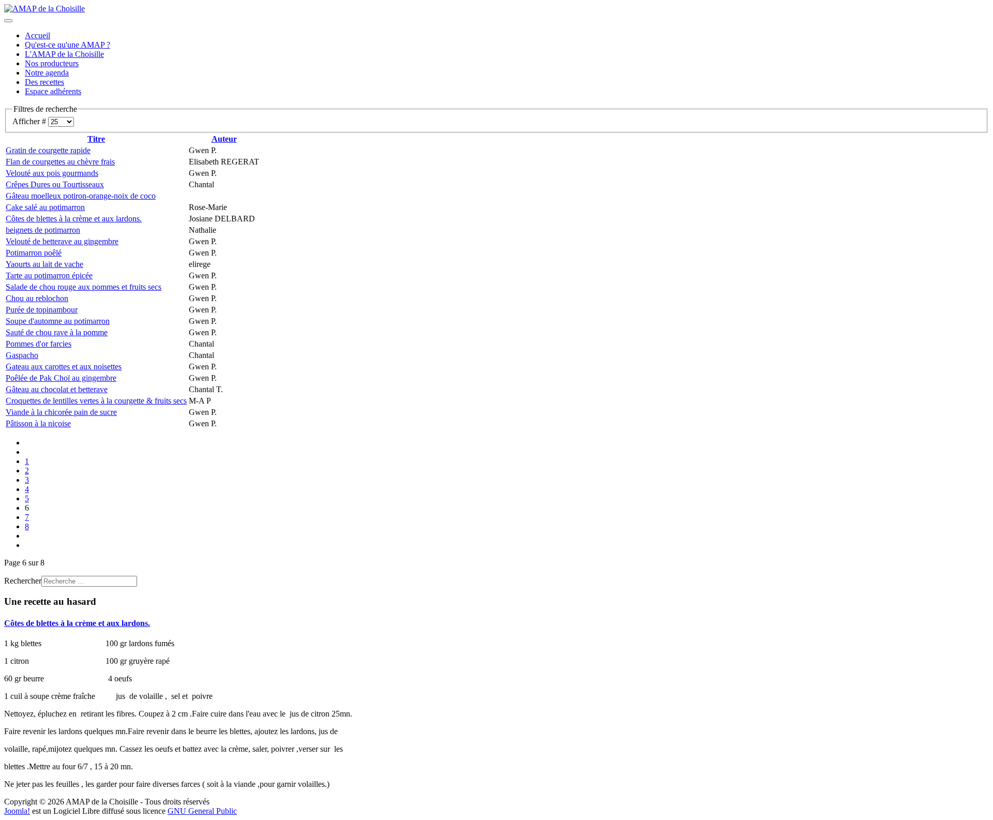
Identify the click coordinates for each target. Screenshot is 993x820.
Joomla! (17, 811)
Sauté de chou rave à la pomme (57, 332)
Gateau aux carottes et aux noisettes (64, 366)
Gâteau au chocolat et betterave (57, 389)
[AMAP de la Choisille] (44, 8)
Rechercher (22, 580)
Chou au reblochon (37, 298)
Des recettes (44, 82)
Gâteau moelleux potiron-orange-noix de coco (81, 195)
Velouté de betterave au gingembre (62, 241)
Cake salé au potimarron (45, 207)
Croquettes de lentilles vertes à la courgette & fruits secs (96, 400)
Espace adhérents (53, 91)
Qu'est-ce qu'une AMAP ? (67, 44)
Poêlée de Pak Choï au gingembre (61, 378)
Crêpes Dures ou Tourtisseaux (55, 184)
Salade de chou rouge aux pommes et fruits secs (83, 286)
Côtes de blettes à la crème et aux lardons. (74, 218)
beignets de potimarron (43, 230)
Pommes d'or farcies (38, 343)
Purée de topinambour (42, 309)
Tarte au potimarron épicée (49, 275)
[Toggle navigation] (8, 20)
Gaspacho (22, 355)
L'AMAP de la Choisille (64, 54)
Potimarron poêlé (34, 252)
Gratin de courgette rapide (48, 150)
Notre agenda (47, 72)
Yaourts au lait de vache (44, 264)
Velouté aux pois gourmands (52, 173)
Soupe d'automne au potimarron (58, 321)
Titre (96, 139)
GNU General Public (202, 811)
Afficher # (30, 121)
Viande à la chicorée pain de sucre (61, 412)
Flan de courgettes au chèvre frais (60, 161)
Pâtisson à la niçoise (38, 423)
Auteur (224, 139)
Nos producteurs (52, 63)
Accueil (37, 35)
